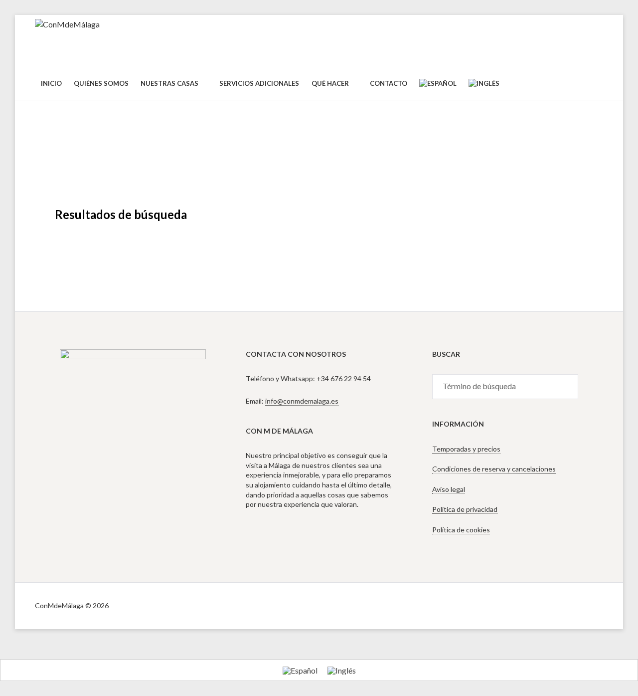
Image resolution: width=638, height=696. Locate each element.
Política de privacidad (464, 509)
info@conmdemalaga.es (301, 401)
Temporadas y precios (466, 449)
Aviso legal (448, 489)
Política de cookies (461, 529)
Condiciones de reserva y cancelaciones (494, 468)
